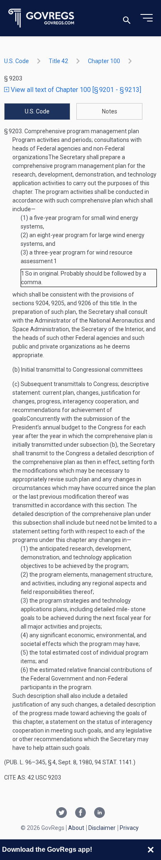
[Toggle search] (126, 18)
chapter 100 (104, 61)
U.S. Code (16, 61)
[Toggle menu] (146, 18)
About (76, 828)
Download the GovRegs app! (47, 849)
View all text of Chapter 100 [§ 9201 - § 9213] (75, 90)
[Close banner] (150, 849)
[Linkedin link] (99, 813)
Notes (109, 111)
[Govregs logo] (41, 18)
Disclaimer (102, 828)
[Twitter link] (61, 813)
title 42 (58, 61)
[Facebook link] (80, 813)
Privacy (129, 828)
